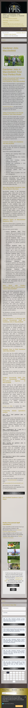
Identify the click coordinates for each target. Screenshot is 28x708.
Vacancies (13, 589)
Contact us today (7, 406)
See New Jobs (19, 706)
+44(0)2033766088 (12, 18)
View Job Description (14, 624)
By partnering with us (8, 106)
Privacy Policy (5, 689)
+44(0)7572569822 (14, 20)
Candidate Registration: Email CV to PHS (13, 26)
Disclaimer (14, 689)
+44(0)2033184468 (12, 480)
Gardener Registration (13, 585)
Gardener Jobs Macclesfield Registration (14, 493)
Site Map (22, 689)
